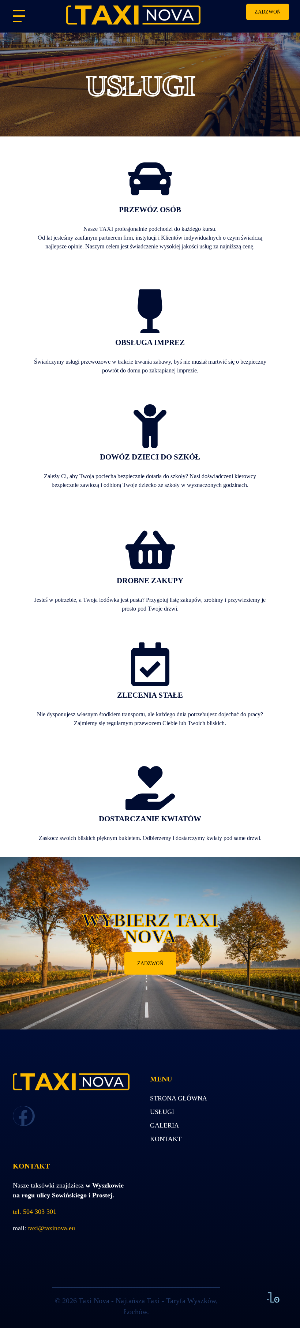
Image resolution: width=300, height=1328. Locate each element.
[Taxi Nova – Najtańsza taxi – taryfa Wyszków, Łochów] (150, 15)
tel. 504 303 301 (34, 1211)
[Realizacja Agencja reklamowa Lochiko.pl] (273, 1297)
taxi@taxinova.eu (51, 1228)
